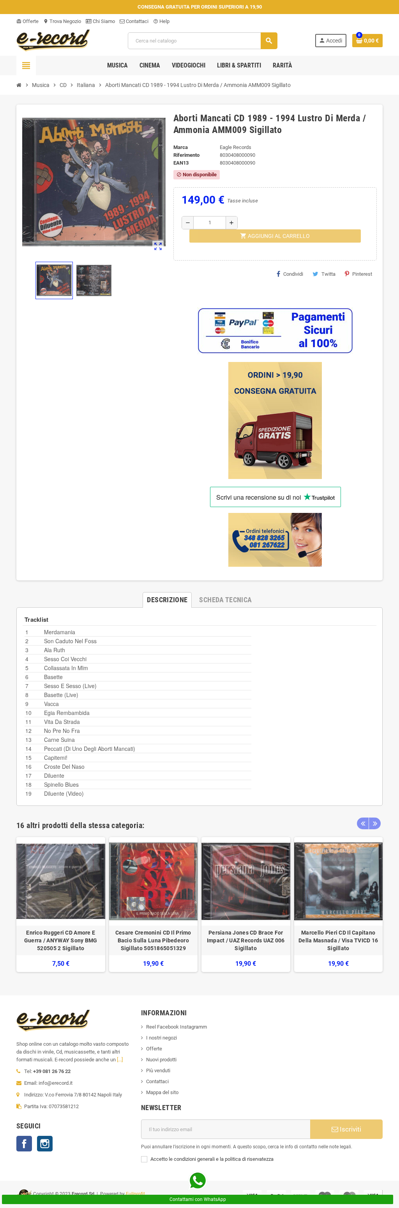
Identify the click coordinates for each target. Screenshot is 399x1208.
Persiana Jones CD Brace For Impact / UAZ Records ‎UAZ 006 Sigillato (246, 940)
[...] (120, 1060)
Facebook (24, 1143)
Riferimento (186, 155)
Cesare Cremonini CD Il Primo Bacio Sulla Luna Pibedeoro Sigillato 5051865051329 (153, 940)
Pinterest (362, 274)
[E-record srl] (53, 40)
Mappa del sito (162, 1092)
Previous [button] (363, 823)
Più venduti (158, 1070)
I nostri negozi (161, 1038)
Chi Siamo (103, 21)
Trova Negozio (62, 21)
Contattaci (136, 21)
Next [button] (375, 823)
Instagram (45, 1143)
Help (161, 21)
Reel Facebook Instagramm (176, 1027)
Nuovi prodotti (161, 1060)
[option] (60, 904)
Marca (180, 147)
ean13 (181, 163)
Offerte (27, 21)
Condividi (293, 274)
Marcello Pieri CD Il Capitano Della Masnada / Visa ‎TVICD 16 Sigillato (338, 940)
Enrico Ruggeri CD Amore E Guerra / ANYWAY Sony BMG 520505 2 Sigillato (60, 940)
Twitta (328, 274)
